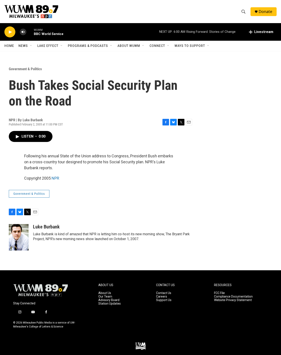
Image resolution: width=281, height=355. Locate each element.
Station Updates (109, 303)
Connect (157, 46)
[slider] (30, 31)
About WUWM (128, 46)
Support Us (163, 300)
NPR (55, 178)
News (23, 46)
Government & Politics (25, 69)
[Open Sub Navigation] (31, 46)
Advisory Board (108, 300)
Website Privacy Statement (233, 300)
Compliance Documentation (233, 296)
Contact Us (163, 293)
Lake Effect (47, 46)
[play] (9, 32)
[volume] (23, 32)
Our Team (105, 296)
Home (9, 46)
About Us (104, 293)
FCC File (219, 293)
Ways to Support (190, 46)
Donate (265, 11)
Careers (161, 296)
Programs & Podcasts (88, 46)
